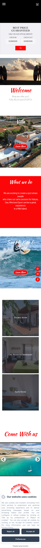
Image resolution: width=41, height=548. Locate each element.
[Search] (20, 48)
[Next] (37, 459)
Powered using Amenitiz (20, 546)
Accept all (30, 531)
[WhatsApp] (38, 268)
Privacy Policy (7, 527)
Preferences (21, 539)
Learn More (20, 146)
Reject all (10, 531)
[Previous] (3, 459)
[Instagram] (38, 274)
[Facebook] (38, 279)
